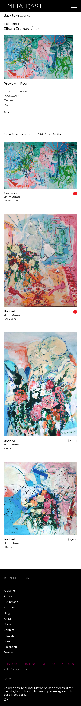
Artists (8, 596)
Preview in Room (16, 83)
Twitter (8, 652)
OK (6, 699)
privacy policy (17, 694)
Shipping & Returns (16, 669)
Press (7, 624)
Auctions (9, 607)
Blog (7, 613)
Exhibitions (11, 602)
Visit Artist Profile (49, 134)
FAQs (7, 678)
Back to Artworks (17, 15)
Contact (9, 630)
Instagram (10, 635)
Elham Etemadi (17, 29)
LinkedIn (9, 641)
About (8, 618)
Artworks (9, 590)
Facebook (10, 647)
